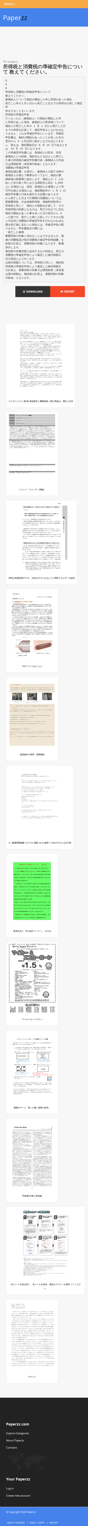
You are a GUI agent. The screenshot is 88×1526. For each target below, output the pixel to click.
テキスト (32, 1376)
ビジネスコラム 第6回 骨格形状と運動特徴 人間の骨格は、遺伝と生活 (41, 401)
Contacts (11, 1447)
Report (69, 291)
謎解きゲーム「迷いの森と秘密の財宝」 (32, 1107)
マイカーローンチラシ (32, 1019)
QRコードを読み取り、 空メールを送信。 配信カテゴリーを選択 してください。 (45, 1286)
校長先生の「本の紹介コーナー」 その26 (32, 931)
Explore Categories (17, 1433)
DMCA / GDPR (37, 1522)
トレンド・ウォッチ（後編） (32, 489)
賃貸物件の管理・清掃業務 (32, 754)
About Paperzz (15, 1440)
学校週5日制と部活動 (32, 1195)
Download (34, 291)
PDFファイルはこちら (32, 666)
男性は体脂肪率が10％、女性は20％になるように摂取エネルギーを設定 (42, 577)
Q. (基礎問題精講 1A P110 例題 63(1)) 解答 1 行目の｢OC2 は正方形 (40, 842)
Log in (10, 1488)
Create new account (18, 1495)
